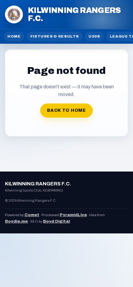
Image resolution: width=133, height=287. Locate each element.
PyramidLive (73, 214)
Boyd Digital (56, 221)
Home (14, 36)
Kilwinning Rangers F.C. (74, 14)
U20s (94, 36)
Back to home (66, 110)
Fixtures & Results (54, 36)
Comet (31, 214)
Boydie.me (16, 221)
